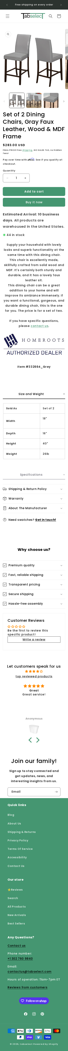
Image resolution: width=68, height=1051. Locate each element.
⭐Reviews (15, 890)
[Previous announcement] (7, 5)
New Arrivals (17, 915)
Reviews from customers (27, 987)
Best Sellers (16, 923)
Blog (11, 815)
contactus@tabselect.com (30, 972)
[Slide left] (4, 101)
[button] (7, 16)
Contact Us (16, 866)
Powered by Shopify (45, 1044)
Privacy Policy (18, 840)
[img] (34, 671)
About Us (14, 823)
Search (13, 898)
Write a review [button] (33, 640)
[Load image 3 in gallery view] (51, 100)
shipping (27, 150)
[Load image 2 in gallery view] (33, 100)
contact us (39, 326)
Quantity (9, 170)
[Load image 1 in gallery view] (16, 100)
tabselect (26, 1044)
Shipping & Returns (22, 832)
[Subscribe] (56, 791)
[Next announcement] (61, 5)
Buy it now (34, 202)
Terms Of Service (20, 849)
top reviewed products (34, 676)
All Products (17, 906)
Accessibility (17, 857)
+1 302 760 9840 (20, 959)
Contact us (17, 946)
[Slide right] (64, 101)
